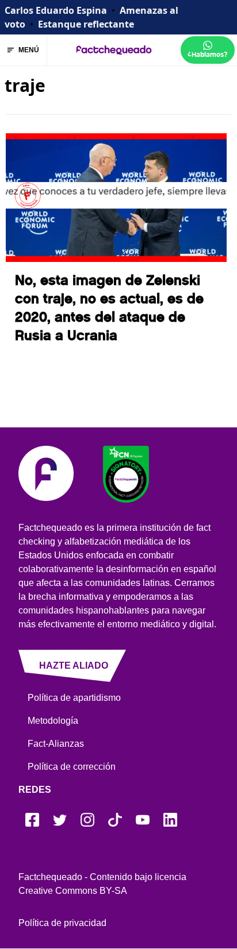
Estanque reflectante (86, 24)
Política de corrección (72, 766)
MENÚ (28, 50)
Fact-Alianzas (56, 744)
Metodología (53, 721)
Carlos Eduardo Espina (56, 10)
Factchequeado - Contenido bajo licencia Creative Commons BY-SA (102, 884)
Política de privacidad (62, 923)
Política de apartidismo (74, 698)
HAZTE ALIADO (73, 665)
